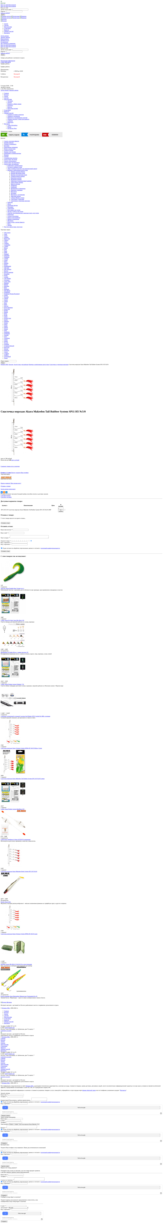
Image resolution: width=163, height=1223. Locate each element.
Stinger (6, 327)
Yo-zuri (6, 342)
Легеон (6, 349)
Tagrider (6, 335)
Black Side (7, 238)
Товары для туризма (10, 152)
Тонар (6, 358)
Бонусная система (12, 108)
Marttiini (6, 283)
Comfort (6, 243)
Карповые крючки (16, 178)
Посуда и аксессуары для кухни (13, 227)
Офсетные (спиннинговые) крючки (21, 181)
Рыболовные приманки (11, 147)
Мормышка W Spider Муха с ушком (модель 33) (14, 652)
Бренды (9, 107)
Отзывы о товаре (6, 486)
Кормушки (10, 214)
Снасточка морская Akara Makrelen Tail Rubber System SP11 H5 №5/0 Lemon (22, 778)
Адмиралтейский (9, 346)
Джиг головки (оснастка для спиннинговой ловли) (22, 168)
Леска (9, 204)
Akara (5, 235)
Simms (6, 323)
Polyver (6, 306)
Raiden (6, 310)
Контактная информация (8, 60)
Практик (6, 350)
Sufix (5, 330)
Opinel (6, 301)
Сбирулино (10, 208)
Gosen (6, 260)
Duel (5, 249)
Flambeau (6, 257)
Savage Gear (7, 318)
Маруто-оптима (15, 184)
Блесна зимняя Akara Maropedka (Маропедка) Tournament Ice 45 (19, 996)
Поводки (10, 202)
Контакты (7, 33)
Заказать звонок (5, 37)
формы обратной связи (89, 1090)
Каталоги (10, 105)
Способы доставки (6, 497)
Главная (6, 93)
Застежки (13, 193)
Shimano (6, 321)
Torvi (5, 336)
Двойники (14, 185)
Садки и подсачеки (13, 216)
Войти (2, 14)
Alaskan (6, 237)
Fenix (5, 251)
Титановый (7, 356)
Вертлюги (14, 191)
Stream (6, 329)
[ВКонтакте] (2, 492)
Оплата (9, 102)
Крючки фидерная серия (18, 173)
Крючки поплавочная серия (19, 175)
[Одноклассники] (4, 492)
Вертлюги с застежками (18, 194)
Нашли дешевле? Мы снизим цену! (11, 483)
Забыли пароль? (5, 13)
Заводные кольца (16, 196)
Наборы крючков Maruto (18, 171)
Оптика (6, 156)
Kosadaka (6, 274)
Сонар (6, 352)
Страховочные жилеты (10, 158)
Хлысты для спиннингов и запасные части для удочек (23, 213)
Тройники (14, 187)
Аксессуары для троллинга (12, 162)
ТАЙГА (6, 355)
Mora (5, 287)
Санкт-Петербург (12, 125)
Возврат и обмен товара (14, 104)
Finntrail (6, 254)
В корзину (61, 510)
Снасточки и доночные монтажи (20, 201)
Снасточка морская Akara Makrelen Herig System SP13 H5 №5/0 (19, 871)
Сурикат (6, 353)
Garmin (6, 258)
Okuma (6, 298)
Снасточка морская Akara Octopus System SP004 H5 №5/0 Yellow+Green (21, 748)
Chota (5, 242)
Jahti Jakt (6, 268)
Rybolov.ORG (4, 364)
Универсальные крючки (18, 176)
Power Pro (7, 309)
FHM (5, 252)
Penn (5, 303)
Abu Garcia (7, 232)
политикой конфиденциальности (50, 548)
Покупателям (8, 27)
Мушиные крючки (16, 179)
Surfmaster (7, 333)
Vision (6, 339)
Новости (6, 30)
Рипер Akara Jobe (6, 902)
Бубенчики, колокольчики (14, 165)
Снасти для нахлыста (10, 161)
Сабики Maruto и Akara (17, 197)
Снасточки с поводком (17, 199)
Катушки (6, 145)
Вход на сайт (4, 5)
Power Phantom (8, 307)
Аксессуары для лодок (10, 159)
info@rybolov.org (10, 1027)
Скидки (6, 25)
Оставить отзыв (5, 523)
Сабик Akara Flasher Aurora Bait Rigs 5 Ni (12, 809)
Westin (6, 341)
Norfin (6, 295)
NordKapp (7, 292)
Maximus (6, 286)
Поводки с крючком (16, 190)
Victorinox (7, 338)
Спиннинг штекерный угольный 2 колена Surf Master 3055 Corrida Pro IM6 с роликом (25, 716)
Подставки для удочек (13, 210)
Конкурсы (10, 122)
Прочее (9, 225)
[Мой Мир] (6, 492)
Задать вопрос (5, 36)
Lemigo (6, 277)
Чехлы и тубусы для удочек (15, 211)
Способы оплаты (6, 495)
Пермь (9, 127)
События (10, 120)
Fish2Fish (6, 255)
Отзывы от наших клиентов (15, 114)
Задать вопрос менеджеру (8, 489)
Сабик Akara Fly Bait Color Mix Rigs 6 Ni (12, 620)
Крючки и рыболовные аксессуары (17, 170)
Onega (6, 300)
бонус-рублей (15, 460)
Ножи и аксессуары (9, 149)
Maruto (6, 284)
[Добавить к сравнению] (65, 510)
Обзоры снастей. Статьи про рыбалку (18, 119)
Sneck (5, 324)
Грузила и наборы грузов (14, 167)
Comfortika (7, 245)
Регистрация (12, 5)
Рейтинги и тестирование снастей (17, 117)
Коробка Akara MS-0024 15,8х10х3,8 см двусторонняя (16, 964)
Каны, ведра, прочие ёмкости (15, 222)
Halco (5, 261)
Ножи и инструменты (13, 217)
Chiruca (6, 240)
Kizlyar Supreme (8, 272)
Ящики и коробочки (13, 219)
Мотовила (10, 220)
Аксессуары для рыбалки (11, 164)
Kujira (5, 275)
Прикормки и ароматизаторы (12, 153)
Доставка (10, 101)
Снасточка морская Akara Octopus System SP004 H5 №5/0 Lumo (19, 934)
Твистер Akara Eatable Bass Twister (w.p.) (12, 588)
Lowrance (7, 280)
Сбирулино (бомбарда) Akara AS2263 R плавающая (15, 839)
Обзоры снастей (8, 31)
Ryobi (5, 315)
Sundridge (7, 332)
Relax (5, 313)
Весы (9, 223)
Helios (6, 264)
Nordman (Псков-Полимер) (12, 294)
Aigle (5, 234)
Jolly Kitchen (7, 269)
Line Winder (7, 278)
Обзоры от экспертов (13, 116)
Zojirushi (6, 344)
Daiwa (6, 248)
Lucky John (7, 281)
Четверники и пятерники (18, 188)
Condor (6, 246)
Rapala (6, 312)
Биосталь (6, 347)
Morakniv (6, 289)
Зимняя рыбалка (8, 142)
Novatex (6, 297)
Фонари (6, 155)
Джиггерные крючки (17, 182)
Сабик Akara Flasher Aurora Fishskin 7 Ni (12, 684)
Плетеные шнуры (12, 205)
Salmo (5, 316)
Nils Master (7, 290)
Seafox (6, 320)
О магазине (7, 28)
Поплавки (10, 207)
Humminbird (7, 266)
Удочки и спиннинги (10, 144)
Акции (6, 23)
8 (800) (6, 62)
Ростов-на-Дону (12, 128)
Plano (5, 304)
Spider (6, 326)
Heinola (6, 263)
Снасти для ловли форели (11, 141)
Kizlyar (6, 271)
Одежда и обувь (8, 150)
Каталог (6, 94)
